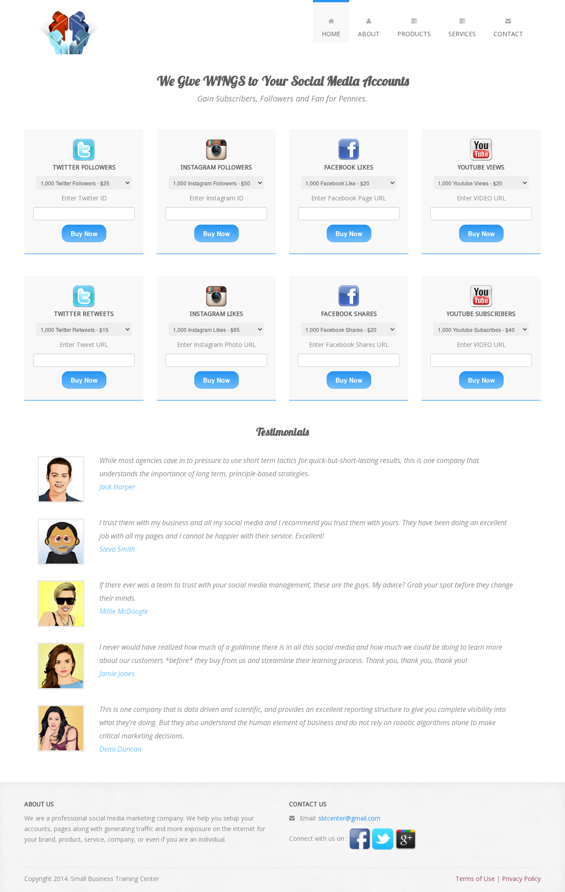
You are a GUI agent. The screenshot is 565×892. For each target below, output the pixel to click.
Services (462, 34)
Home (331, 34)
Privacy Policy (521, 878)
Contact (508, 34)
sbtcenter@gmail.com (349, 818)
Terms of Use (475, 878)
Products (414, 34)
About (369, 34)
